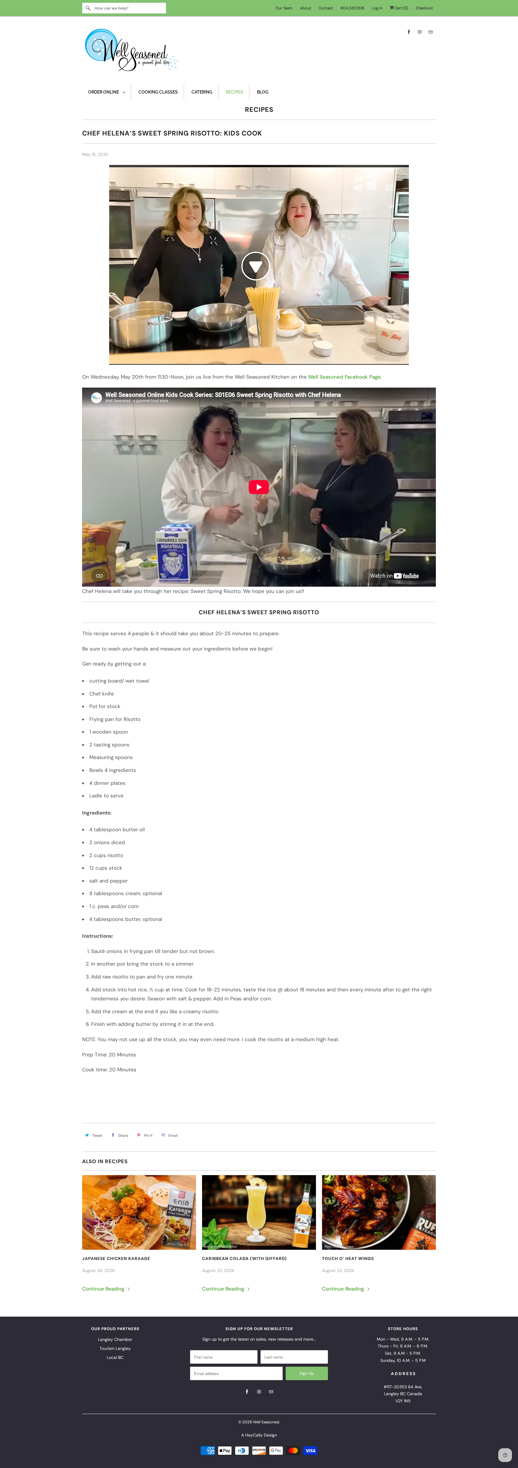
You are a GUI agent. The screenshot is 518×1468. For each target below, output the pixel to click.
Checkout (424, 7)
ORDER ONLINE (104, 92)
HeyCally (254, 1435)
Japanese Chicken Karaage (116, 1258)
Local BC (115, 1357)
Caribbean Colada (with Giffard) (244, 1258)
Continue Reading (104, 1288)
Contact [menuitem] (326, 7)
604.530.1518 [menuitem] (352, 7)
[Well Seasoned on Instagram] (420, 32)
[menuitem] (106, 92)
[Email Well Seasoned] (430, 32)
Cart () (401, 7)
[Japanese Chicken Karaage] (139, 1212)
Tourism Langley (115, 1348)
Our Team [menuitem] (284, 7)
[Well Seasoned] (259, 52)
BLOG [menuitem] (262, 92)
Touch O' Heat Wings (348, 1258)
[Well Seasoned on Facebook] (409, 32)
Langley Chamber (115, 1339)
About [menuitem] (305, 7)
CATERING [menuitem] (202, 92)
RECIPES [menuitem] (234, 92)
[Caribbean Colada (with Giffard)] (259, 1212)
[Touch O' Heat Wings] (379, 1212)
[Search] (88, 8)
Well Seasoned (266, 1422)
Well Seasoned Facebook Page (344, 377)
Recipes (259, 109)
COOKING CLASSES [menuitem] (158, 92)
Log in (377, 7)
